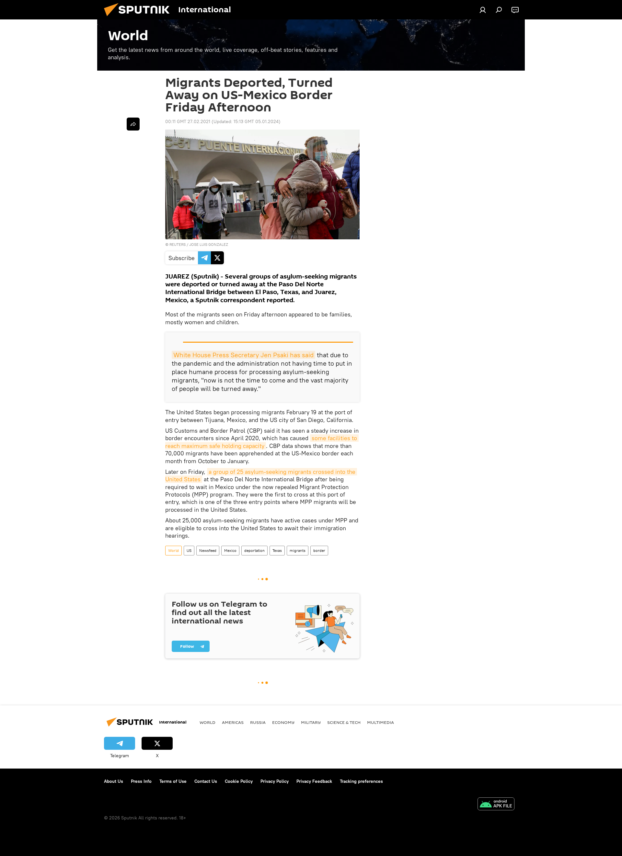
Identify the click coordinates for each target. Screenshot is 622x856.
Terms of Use (173, 781)
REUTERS (177, 244)
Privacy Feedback (314, 781)
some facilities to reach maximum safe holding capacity (262, 441)
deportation (254, 550)
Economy (283, 722)
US (189, 550)
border (319, 550)
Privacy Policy (274, 781)
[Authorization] (482, 9)
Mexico (230, 550)
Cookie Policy (239, 781)
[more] (133, 124)
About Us (113, 781)
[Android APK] (496, 804)
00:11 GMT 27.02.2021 (187, 121)
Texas (277, 550)
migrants (297, 550)
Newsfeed (207, 550)
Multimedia (380, 722)
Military (311, 722)
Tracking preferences (361, 781)
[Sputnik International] (139, 18)
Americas (233, 722)
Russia (258, 722)
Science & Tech (344, 722)
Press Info (141, 781)
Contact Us (205, 781)
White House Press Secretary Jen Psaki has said (243, 355)
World (173, 550)
